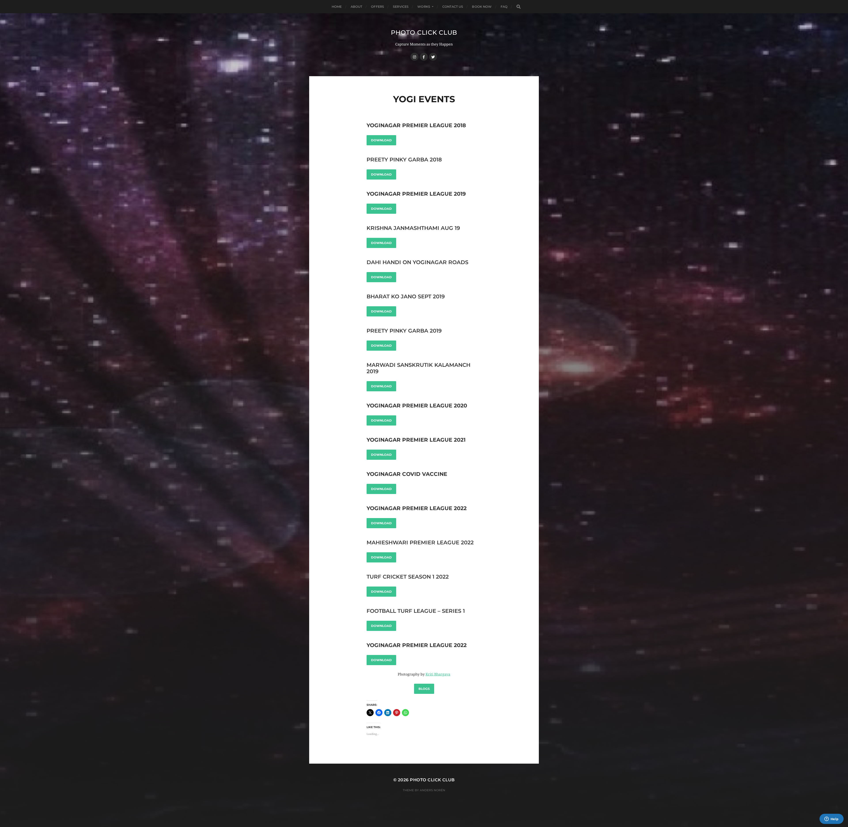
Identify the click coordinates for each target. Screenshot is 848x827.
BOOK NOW (482, 7)
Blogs (424, 689)
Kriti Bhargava (438, 674)
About (356, 7)
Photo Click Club (424, 32)
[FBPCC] (424, 57)
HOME (337, 7)
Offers (377, 7)
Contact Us (452, 7)
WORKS (423, 7)
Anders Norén (432, 790)
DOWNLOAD (381, 140)
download (381, 174)
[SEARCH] (518, 7)
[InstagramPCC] (414, 57)
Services (401, 7)
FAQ (504, 7)
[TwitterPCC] (433, 57)
